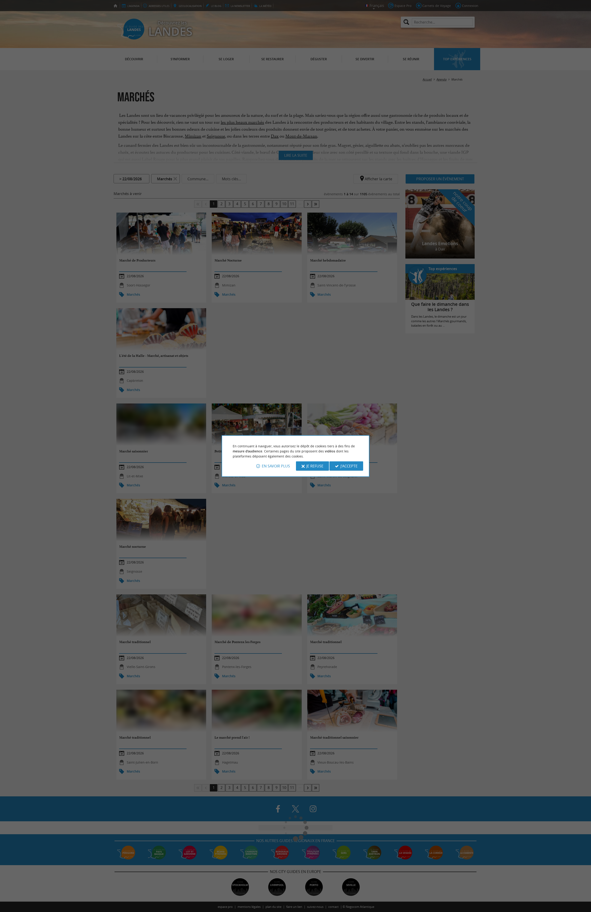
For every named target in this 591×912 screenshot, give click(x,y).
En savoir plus (276, 466)
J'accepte (349, 466)
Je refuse (314, 466)
